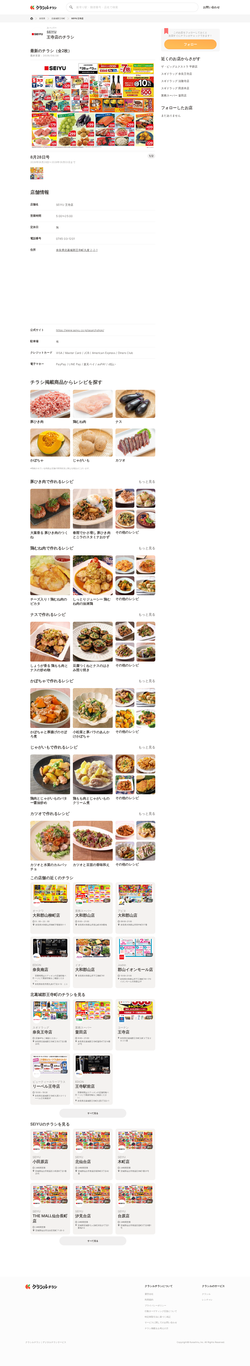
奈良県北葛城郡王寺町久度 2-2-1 (77, 250)
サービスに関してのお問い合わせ (161, 1322)
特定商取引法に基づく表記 (158, 1316)
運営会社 (149, 1294)
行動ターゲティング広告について (161, 1311)
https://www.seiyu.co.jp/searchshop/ (80, 330)
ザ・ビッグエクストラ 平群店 (179, 66)
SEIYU (52, 32)
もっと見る (146, 482)
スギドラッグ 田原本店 (175, 88)
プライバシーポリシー (155, 1305)
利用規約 (149, 1299)
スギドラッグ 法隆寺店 (175, 81)
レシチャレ (207, 1299)
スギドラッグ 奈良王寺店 (176, 73)
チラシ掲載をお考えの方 (156, 1328)
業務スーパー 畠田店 (174, 95)
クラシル (206, 1294)
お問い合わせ (211, 7)
